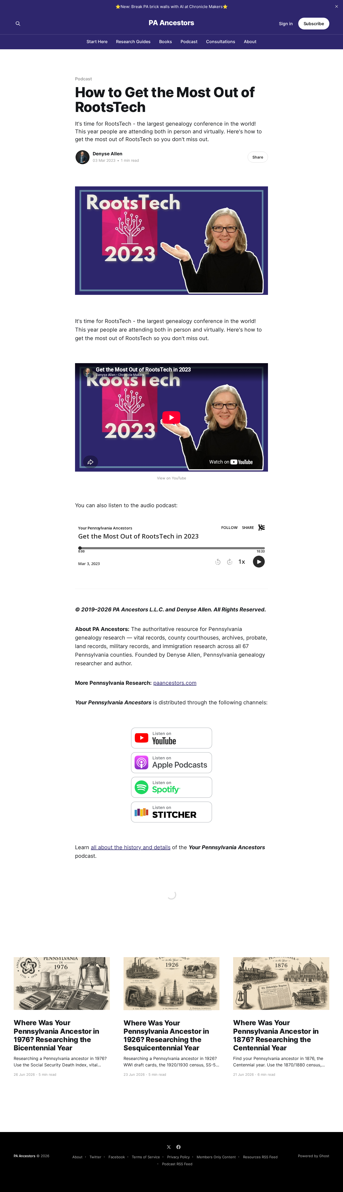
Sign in (286, 23)
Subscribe (314, 23)
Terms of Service (146, 1157)
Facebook (117, 1157)
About (250, 41)
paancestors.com (174, 683)
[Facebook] (178, 1147)
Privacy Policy (178, 1157)
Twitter (95, 1157)
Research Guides (133, 41)
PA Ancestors (171, 23)
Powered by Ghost (313, 1156)
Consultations (220, 41)
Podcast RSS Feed (177, 1164)
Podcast (189, 41)
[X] (169, 1147)
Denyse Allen (107, 153)
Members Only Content (216, 1157)
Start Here (97, 41)
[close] (336, 6)
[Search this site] (18, 23)
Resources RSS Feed (260, 1157)
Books (165, 41)
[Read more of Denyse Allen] (82, 157)
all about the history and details (130, 847)
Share (257, 157)
